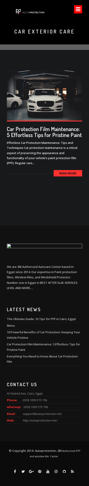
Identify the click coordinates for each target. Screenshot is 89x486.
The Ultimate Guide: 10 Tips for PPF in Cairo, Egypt (41, 319)
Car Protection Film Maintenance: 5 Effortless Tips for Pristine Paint (44, 131)
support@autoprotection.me (42, 414)
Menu (11, 325)
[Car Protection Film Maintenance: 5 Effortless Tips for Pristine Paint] (44, 95)
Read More (67, 173)
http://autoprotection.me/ (40, 420)
